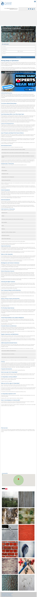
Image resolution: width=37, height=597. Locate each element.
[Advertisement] (18, 18)
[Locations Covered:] (1, 1)
